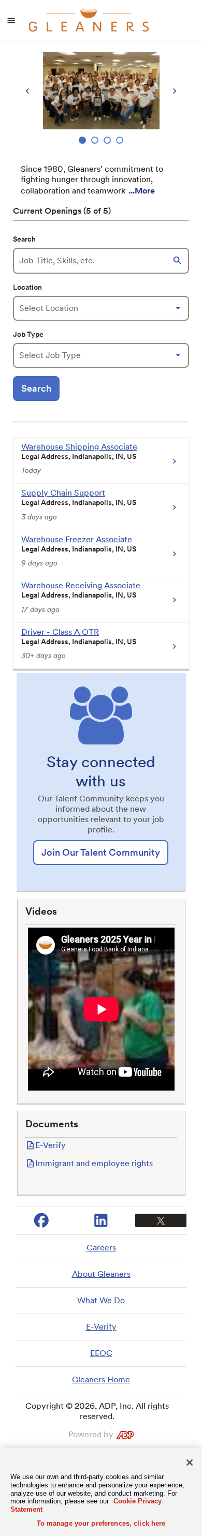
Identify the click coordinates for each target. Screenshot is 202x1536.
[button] (178, 261)
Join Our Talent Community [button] (100, 852)
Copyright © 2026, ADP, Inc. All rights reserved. (97, 1411)
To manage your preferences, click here (101, 1523)
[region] (101, 99)
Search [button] (36, 388)
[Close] (189, 1462)
